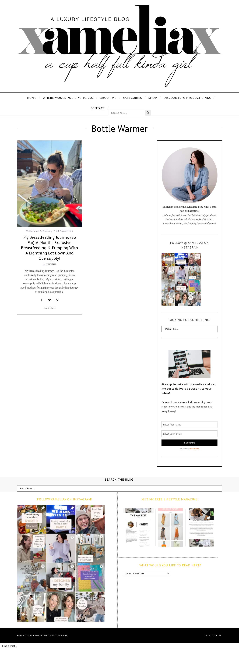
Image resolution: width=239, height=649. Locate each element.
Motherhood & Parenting (39, 231)
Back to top (211, 635)
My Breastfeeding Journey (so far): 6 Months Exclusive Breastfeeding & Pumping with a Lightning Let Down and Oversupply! (49, 248)
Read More (49, 308)
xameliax (51, 264)
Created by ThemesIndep (55, 635)
